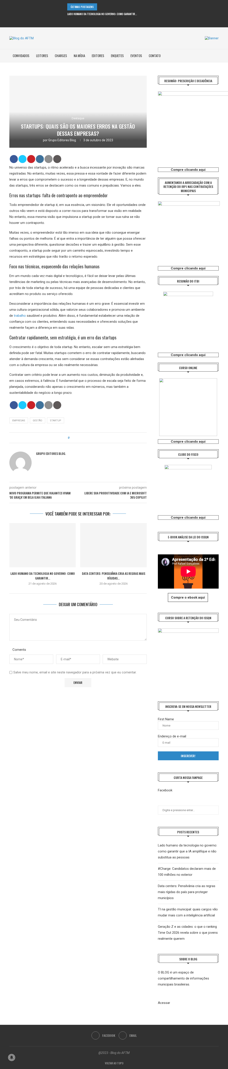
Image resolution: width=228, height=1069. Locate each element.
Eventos (136, 55)
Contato (155, 55)
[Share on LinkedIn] (40, 159)
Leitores (42, 55)
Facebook (165, 790)
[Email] (117, 21)
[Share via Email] (85, 438)
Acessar (164, 1003)
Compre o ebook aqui (188, 597)
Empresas (18, 420)
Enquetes (117, 55)
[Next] (107, 6)
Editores (98, 55)
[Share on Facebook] (14, 159)
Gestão (37, 420)
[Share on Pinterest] (31, 159)
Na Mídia (79, 55)
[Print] (57, 159)
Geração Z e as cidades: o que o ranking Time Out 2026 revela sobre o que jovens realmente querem (188, 933)
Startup (55, 420)
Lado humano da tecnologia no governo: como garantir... (102, 14)
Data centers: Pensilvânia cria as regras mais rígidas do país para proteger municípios (186, 892)
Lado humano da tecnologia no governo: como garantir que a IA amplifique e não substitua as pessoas (187, 851)
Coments (19, 650)
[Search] (216, 55)
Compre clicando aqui (188, 170)
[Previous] (101, 6)
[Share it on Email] (49, 159)
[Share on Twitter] (22, 159)
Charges (61, 55)
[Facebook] (111, 21)
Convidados (21, 55)
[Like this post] (72, 438)
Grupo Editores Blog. (62, 140)
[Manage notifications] (11, 1057)
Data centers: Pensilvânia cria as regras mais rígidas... (113, 575)
